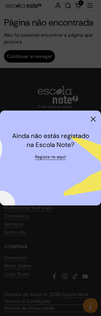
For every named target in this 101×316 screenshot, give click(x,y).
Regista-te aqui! (50, 157)
